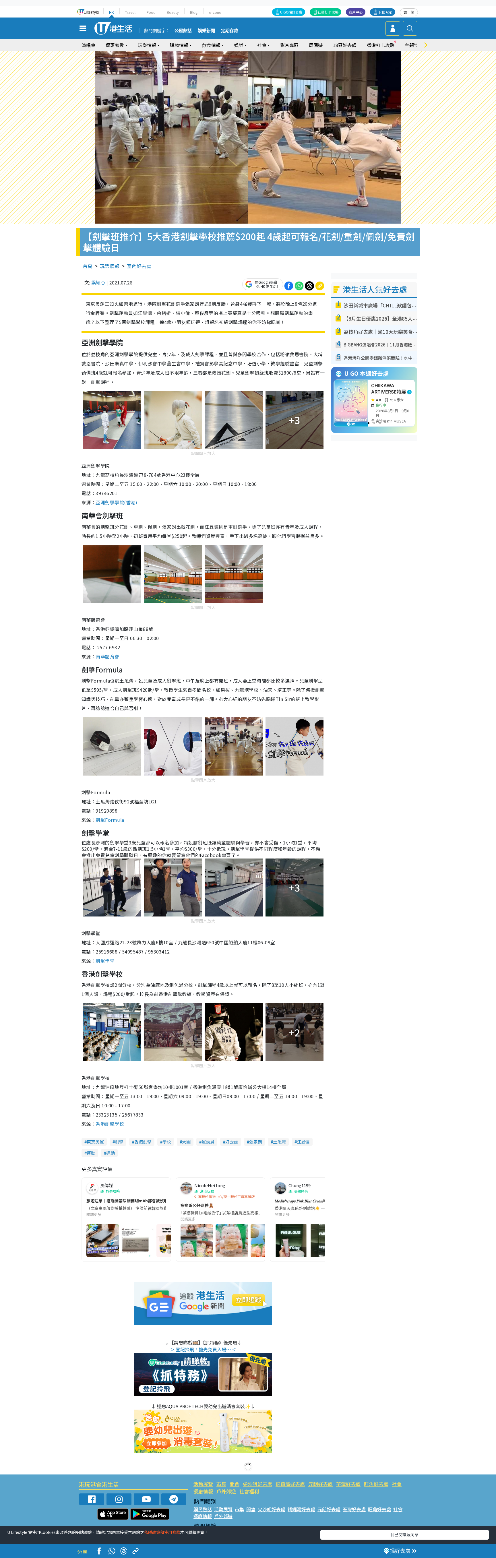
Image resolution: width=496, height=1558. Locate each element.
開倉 (234, 1483)
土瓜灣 (279, 1142)
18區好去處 (344, 45)
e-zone (215, 12)
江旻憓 (303, 1142)
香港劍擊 (143, 1142)
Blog (194, 12)
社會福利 (249, 1491)
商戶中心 (356, 11)
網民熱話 (202, 1509)
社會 (397, 1483)
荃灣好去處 (348, 1483)
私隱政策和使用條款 (162, 1532)
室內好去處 (139, 266)
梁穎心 (98, 282)
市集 (221, 1483)
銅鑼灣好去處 (290, 1483)
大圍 (186, 1142)
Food (151, 12)
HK (111, 12)
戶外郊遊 (226, 1491)
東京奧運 (95, 1142)
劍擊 (119, 1142)
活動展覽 (203, 1483)
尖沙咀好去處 (257, 1483)
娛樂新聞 (206, 30)
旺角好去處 (376, 1483)
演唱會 (88, 45)
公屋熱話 (183, 30)
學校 (166, 1142)
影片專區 (289, 45)
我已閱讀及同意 (404, 1534)
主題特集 (414, 45)
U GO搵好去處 (291, 11)
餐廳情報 (203, 1491)
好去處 (231, 1142)
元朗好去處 (320, 1483)
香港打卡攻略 (380, 45)
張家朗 (255, 1142)
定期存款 (229, 30)
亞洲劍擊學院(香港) (116, 502)
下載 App (385, 11)
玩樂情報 (109, 266)
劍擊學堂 (105, 960)
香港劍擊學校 (110, 1123)
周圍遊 (316, 45)
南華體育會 (107, 656)
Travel (130, 12)
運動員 (208, 1142)
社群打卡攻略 (328, 11)
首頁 (87, 266)
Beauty (173, 12)
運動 (91, 1153)
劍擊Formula (110, 819)
